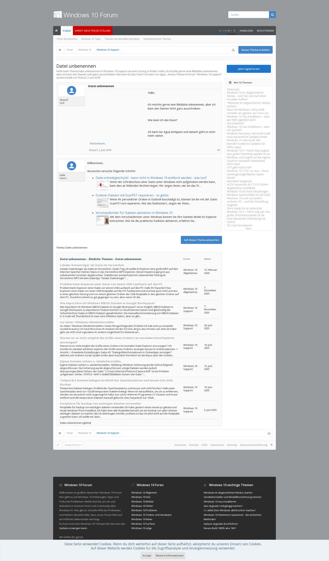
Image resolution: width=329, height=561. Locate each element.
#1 (218, 150)
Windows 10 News (141, 519)
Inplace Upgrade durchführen (221, 523)
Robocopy (233, 89)
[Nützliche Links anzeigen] (233, 49)
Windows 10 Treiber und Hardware (151, 515)
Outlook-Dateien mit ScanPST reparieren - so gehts (132, 195)
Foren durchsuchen (67, 38)
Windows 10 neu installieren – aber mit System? (248, 128)
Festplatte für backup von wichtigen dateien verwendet (100, 403)
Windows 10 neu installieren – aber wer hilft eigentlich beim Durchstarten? (248, 120)
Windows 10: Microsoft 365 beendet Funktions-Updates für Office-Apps (246, 143)
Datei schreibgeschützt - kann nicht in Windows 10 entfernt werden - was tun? (151, 178)
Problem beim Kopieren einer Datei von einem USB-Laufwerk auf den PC (111, 284)
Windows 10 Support (209, 74)
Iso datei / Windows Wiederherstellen (87, 322)
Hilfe (205, 445)
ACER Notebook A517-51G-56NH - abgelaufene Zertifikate (248, 186)
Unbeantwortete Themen (157, 38)
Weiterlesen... (98, 143)
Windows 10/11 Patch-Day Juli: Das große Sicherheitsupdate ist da (248, 213)
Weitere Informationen (170, 555)
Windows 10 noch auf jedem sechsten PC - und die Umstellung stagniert (247, 201)
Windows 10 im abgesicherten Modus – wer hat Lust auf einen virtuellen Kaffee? (246, 96)
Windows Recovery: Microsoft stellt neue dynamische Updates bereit (248, 135)
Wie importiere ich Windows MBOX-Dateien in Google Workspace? (107, 303)
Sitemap (232, 445)
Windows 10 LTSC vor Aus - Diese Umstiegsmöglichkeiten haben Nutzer (248, 174)
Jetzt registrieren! (249, 69)
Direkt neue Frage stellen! (93, 30)
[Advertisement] (118, 114)
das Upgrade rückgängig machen (223, 506)
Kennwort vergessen (239, 181)
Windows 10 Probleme (144, 510)
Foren (67, 31)
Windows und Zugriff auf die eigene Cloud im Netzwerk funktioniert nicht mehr (248, 161)
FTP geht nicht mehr (239, 167)
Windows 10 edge (141, 528)
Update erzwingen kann (73, 528)
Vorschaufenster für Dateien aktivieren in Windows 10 (134, 213)
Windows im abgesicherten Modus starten (228, 492)
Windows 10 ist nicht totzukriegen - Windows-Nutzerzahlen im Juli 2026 (248, 193)
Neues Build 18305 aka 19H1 (220, 528)
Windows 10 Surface (143, 523)
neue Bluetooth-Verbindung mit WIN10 (246, 220)
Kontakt (194, 445)
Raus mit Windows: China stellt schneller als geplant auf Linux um (247, 111)
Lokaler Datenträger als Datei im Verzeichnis (92, 265)
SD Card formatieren (239, 225)
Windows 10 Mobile (142, 501)
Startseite (180, 445)
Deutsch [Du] (72, 445)
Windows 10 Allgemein (144, 492)
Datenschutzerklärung (253, 445)
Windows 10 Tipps (91, 38)
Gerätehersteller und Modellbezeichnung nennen (232, 497)
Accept (147, 555)
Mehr (249, 228)
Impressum (217, 445)
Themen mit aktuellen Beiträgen (122, 38)
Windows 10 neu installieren (220, 501)
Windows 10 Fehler (142, 506)
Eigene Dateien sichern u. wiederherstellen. (90, 361)
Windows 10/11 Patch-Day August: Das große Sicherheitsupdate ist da (248, 152)
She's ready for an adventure (244, 208)
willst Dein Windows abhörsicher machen (231, 510)
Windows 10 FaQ (140, 497)
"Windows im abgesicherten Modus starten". (248, 104)
